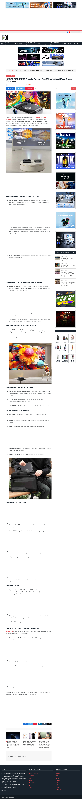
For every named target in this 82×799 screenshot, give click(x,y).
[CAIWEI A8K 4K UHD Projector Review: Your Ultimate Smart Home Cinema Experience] (29, 102)
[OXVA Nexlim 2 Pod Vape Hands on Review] (57, 265)
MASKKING (31, 782)
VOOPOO (31, 777)
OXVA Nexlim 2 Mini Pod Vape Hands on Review (67, 259)
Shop (78, 43)
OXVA (30, 778)
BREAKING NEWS (7, 43)
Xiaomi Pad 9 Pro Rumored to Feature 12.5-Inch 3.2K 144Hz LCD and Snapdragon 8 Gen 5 (13, 744)
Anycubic (58, 784)
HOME (2, 43)
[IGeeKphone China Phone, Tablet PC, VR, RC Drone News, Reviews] (5, 37)
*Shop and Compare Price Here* (9, 787)
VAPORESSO (32, 775)
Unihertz (58, 780)
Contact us (4, 781)
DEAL (74, 43)
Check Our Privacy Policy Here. (8, 782)
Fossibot (58, 778)
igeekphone (11, 797)
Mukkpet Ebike (59, 789)
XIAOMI (72, 252)
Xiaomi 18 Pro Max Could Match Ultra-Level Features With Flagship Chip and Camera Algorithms (44, 744)
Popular (58, 252)
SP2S (30, 784)
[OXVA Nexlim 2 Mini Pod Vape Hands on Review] (57, 258)
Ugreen (57, 791)
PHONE (21, 43)
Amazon (16, 43)
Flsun (57, 782)
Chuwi (57, 775)
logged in (15, 756)
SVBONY (58, 773)
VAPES (39, 43)
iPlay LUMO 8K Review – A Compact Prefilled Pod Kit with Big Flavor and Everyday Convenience (68, 274)
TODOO (31, 787)
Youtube (4, 790)
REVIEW (64, 43)
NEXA (30, 780)
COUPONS (11, 76)
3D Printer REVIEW (65, 252)
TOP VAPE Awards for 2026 (30, 43)
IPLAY (30, 785)
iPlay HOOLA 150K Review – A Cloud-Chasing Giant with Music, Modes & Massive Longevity (68, 284)
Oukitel (57, 787)
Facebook (4, 789)
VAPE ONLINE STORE (33, 773)
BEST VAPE (45, 43)
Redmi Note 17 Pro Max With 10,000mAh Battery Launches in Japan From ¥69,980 (29, 743)
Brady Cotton (14, 85)
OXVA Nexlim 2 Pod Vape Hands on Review (68, 266)
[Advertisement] (41, 19)
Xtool (57, 785)
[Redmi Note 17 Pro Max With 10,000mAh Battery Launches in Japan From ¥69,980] (29, 735)
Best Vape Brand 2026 (54, 43)
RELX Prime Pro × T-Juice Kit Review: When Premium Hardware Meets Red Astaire (23, 31)
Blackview (58, 777)
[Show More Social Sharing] (35, 88)
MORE (69, 43)
